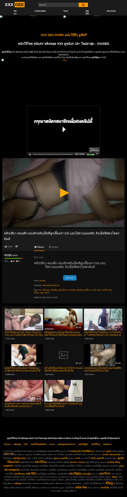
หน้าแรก (15, 12)
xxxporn (81, 462)
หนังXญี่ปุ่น (86, 474)
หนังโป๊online (19, 474)
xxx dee (42, 281)
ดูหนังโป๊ (64, 458)
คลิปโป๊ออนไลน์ (19, 458)
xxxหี (77, 458)
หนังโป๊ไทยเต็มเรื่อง (38, 444)
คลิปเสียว (54, 290)
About (40, 247)
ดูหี (60, 290)
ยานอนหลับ (71, 290)
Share (54, 247)
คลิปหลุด (46, 290)
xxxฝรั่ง (105, 454)
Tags (65, 11)
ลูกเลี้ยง (87, 290)
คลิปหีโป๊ (87, 12)
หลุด (42, 293)
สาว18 (93, 290)
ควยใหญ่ (110, 462)
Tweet (70, 278)
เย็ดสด (114, 477)
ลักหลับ (80, 290)
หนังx (99, 290)
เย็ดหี (47, 293)
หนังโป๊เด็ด (104, 488)
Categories (40, 11)
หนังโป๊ (105, 290)
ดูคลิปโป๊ (100, 458)
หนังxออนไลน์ (114, 454)
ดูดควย (57, 458)
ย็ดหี (64, 290)
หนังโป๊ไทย (95, 444)
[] (83, 5)
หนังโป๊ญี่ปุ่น (83, 444)
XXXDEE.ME (75, 451)
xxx (40, 290)
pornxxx (73, 462)
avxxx (52, 444)
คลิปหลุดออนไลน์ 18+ (51, 285)
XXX (26, 444)
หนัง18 (108, 451)
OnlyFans (111, 11)
